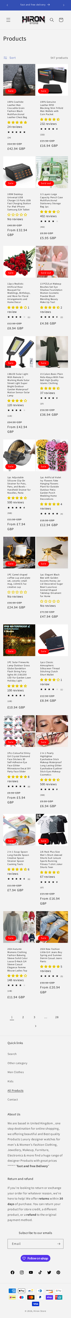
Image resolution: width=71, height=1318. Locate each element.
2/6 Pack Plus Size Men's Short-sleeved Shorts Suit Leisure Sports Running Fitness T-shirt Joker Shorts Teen (51, 859)
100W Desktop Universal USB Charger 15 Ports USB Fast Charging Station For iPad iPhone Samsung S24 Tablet (19, 202)
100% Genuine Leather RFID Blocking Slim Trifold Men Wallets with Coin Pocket (51, 108)
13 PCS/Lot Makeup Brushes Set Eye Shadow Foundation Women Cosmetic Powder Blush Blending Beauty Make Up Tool (51, 293)
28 (57, 1017)
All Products (15, 1090)
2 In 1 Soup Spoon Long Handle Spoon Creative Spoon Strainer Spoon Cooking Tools (18, 858)
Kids (10, 1081)
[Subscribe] (58, 1244)
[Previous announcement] (7, 5)
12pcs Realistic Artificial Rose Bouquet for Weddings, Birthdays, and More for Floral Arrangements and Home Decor (18, 293)
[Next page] (35, 1026)
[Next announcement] (64, 5)
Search (12, 1054)
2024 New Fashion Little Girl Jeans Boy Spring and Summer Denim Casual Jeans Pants (51, 955)
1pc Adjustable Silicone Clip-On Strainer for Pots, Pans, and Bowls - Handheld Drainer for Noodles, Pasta (19, 485)
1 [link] (12, 1017)
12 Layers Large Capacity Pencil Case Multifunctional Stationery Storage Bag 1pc (51, 200)
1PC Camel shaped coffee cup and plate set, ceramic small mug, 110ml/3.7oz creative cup (18, 581)
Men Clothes (16, 1072)
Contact (13, 1099)
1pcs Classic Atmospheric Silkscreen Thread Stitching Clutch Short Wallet (50, 668)
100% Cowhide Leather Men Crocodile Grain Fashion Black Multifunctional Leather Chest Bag (17, 109)
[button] (8, 19)
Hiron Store (40, 1311)
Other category (17, 1063)
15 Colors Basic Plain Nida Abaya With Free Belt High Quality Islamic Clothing (52, 379)
